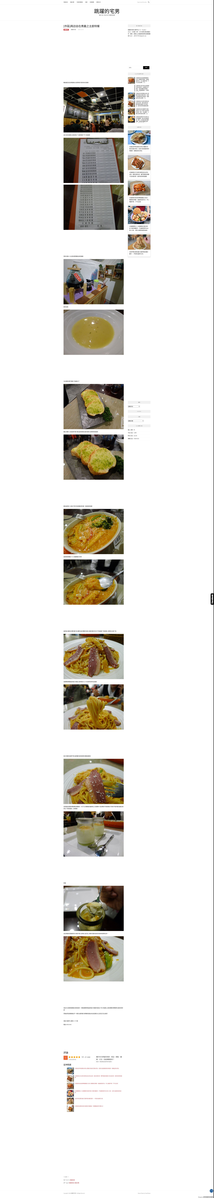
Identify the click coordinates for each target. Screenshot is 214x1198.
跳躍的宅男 (107, 11)
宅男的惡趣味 (80, 2)
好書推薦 (92, 2)
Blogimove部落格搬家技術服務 (205, 1197)
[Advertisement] (94, 44)
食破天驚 (72, 2)
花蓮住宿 (66, 2)
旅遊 (86, 2)
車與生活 (98, 2)
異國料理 (66, 29)
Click (212, 599)
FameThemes (147, 1193)
